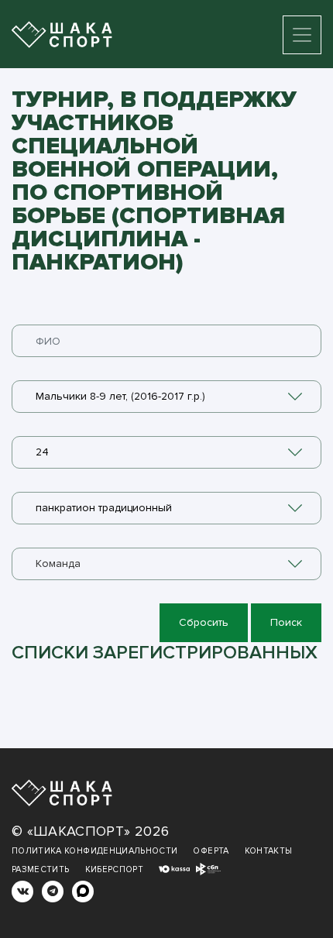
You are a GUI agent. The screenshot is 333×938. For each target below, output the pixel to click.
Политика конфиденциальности (94, 851)
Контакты (269, 851)
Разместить (41, 869)
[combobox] (166, 396)
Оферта (210, 851)
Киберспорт (114, 869)
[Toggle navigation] (302, 34)
